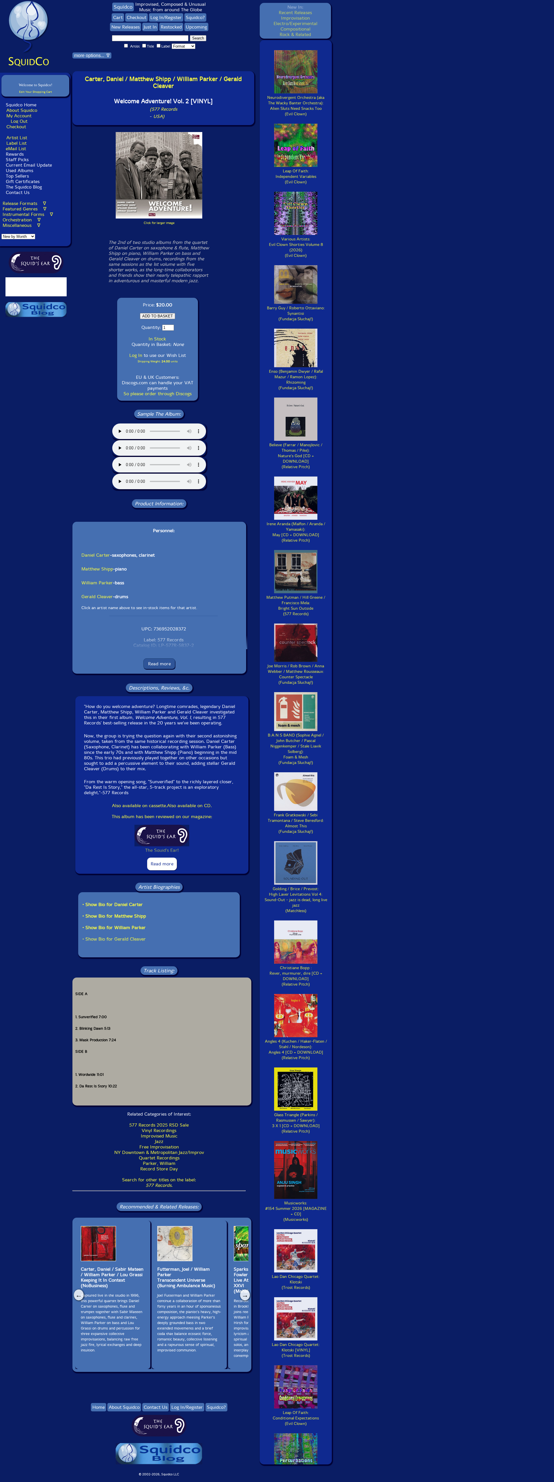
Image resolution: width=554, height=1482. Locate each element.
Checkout (16, 126)
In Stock (157, 339)
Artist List (16, 137)
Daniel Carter (95, 555)
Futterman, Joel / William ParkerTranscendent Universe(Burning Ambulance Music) (186, 1277)
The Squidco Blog (24, 187)
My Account (18, 115)
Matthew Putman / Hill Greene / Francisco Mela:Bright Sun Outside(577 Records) (295, 605)
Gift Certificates (23, 181)
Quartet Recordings (159, 1158)
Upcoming (196, 27)
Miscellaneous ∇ (21, 225)
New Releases (125, 27)
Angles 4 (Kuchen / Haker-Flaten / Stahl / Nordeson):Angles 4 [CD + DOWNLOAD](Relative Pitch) (296, 1049)
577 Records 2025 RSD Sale (159, 1125)
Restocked (171, 27)
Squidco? (195, 17)
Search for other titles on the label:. (159, 1182)
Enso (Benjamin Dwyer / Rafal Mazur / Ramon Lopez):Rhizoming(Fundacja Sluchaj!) (296, 379)
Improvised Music (159, 1136)
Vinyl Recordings (159, 1130)
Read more (159, 663)
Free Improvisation (159, 1147)
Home (98, 1407)
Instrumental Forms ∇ (28, 214)
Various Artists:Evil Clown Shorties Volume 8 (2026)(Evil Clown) (296, 247)
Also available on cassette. (139, 805)
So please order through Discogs (157, 393)
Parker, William (159, 1163)
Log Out (19, 121)
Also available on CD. (189, 805)
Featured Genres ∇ (24, 209)
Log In (135, 355)
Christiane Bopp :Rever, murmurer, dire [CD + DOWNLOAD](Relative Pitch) (295, 976)
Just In (150, 27)
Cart (118, 17)
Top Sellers (17, 176)
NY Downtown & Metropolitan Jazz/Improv (159, 1152)
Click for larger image (159, 223)
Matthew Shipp (97, 569)
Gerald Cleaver (97, 596)
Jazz (159, 1141)
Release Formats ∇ (24, 203)
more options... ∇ (92, 55)
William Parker (97, 582)
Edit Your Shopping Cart (35, 91)
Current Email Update (28, 165)
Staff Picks (17, 159)
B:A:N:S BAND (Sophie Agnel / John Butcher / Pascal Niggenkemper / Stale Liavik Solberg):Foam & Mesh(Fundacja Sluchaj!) (296, 749)
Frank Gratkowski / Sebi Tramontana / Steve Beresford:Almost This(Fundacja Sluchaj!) (296, 823)
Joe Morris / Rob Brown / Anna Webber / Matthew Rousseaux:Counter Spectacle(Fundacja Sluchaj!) (295, 674)
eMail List (16, 148)
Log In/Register (166, 17)
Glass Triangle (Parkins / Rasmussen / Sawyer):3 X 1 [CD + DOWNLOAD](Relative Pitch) (296, 1123)
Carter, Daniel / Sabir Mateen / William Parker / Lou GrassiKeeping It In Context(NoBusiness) (112, 1277)
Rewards (15, 154)
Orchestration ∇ (22, 220)
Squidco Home (21, 105)
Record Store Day (159, 1169)
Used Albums (19, 170)
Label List (16, 143)
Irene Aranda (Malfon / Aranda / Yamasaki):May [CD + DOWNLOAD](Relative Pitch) (296, 532)
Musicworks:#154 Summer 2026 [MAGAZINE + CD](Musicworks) (296, 1211)
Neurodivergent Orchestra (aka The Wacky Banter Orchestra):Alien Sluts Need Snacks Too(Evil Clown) (295, 105)
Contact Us (16, 192)
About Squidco (21, 110)
